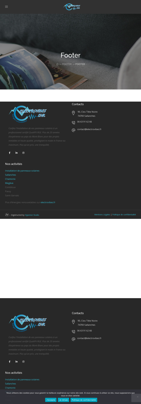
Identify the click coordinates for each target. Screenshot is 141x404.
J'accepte (51, 400)
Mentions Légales (102, 214)
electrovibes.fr (48, 202)
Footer (67, 64)
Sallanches (10, 174)
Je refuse (63, 400)
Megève (9, 183)
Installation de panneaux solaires (22, 170)
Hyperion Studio (32, 215)
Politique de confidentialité (124, 214)
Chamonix (10, 178)
